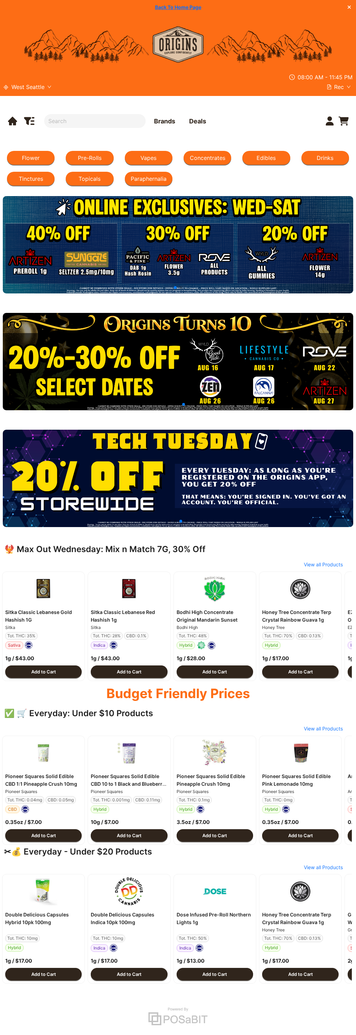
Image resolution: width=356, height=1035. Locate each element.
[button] (43, 589)
